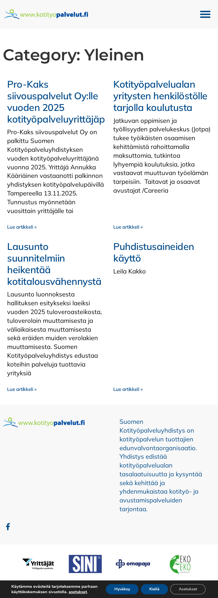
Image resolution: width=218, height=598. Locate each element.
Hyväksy (122, 589)
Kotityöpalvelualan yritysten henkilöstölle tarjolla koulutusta (160, 95)
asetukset (78, 591)
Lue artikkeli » (22, 227)
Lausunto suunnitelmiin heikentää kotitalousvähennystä (54, 263)
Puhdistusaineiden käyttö (153, 252)
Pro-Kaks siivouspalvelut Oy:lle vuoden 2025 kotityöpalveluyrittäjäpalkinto (70, 101)
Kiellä (154, 589)
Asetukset (188, 589)
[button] (205, 14)
